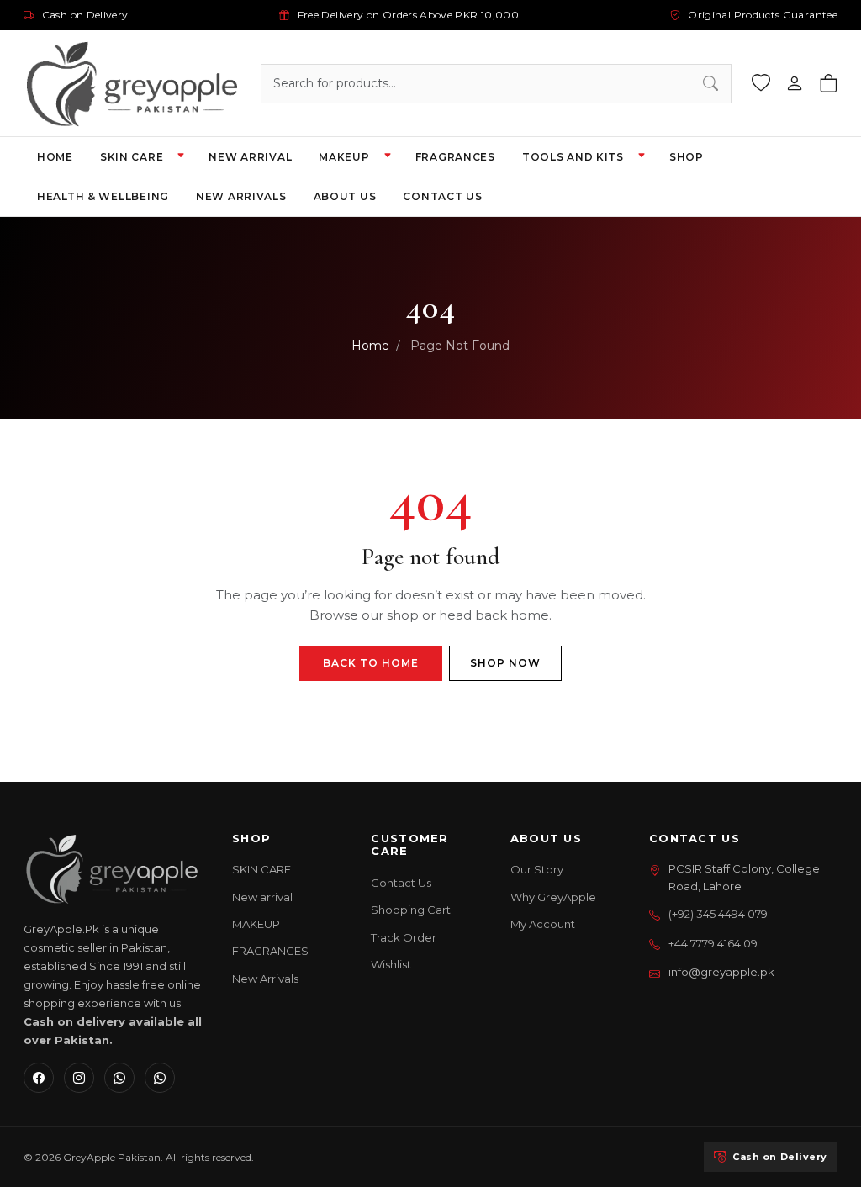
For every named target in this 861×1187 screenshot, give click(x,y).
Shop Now (505, 663)
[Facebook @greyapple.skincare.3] (39, 1078)
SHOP (686, 156)
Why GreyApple (553, 897)
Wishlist (391, 964)
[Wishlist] (761, 83)
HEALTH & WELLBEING (103, 196)
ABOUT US (345, 196)
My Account (542, 924)
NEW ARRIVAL (250, 156)
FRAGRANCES (455, 156)
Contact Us (401, 882)
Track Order (403, 937)
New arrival (262, 897)
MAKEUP (344, 156)
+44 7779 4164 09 (713, 943)
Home (370, 345)
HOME (55, 156)
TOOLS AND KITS (573, 156)
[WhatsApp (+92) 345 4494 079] (160, 1078)
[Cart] (828, 83)
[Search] (710, 84)
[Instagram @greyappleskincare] (79, 1078)
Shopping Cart (411, 909)
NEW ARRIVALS (241, 196)
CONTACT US (442, 196)
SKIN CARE (131, 156)
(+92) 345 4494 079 (718, 914)
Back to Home (371, 663)
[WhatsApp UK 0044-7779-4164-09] (119, 1078)
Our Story (536, 869)
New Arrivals (265, 978)
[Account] (794, 83)
